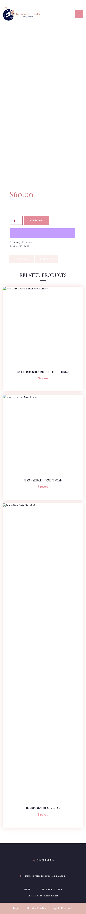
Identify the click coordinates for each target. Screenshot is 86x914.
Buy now (38, 220)
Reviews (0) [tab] (46, 258)
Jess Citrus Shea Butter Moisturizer (43, 372)
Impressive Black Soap (43, 808)
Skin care (27, 242)
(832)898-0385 (45, 860)
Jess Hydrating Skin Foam (43, 480)
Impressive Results (24, 908)
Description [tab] (21, 258)
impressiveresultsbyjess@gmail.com (45, 875)
